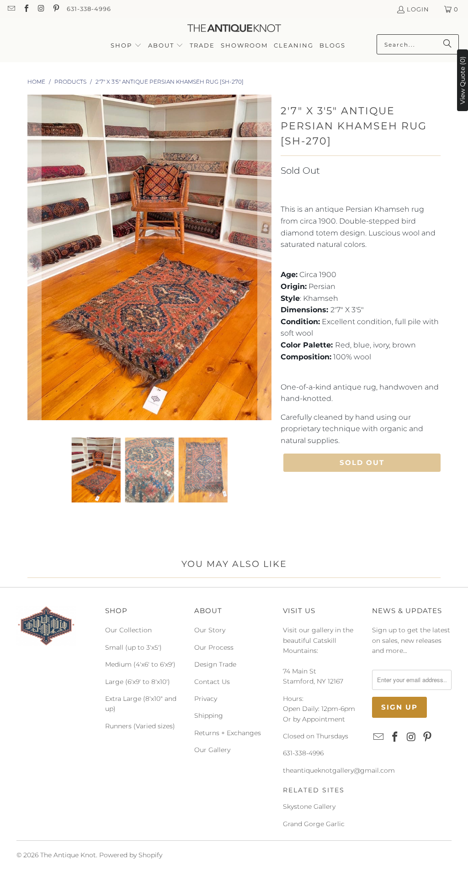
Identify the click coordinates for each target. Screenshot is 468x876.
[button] (126, 46)
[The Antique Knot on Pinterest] (55, 9)
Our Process (214, 647)
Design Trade (215, 664)
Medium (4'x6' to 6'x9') (140, 664)
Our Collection (128, 630)
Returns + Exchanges (227, 733)
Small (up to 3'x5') (133, 647)
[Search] (447, 44)
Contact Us (212, 682)
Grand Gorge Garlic (314, 824)
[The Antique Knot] (234, 28)
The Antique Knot (68, 855)
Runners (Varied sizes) (140, 726)
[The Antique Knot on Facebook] (25, 9)
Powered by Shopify (130, 855)
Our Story (209, 630)
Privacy (205, 698)
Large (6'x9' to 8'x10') (137, 682)
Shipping (208, 715)
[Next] (264, 259)
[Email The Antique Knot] (11, 9)
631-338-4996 (89, 8)
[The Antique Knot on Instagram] (41, 9)
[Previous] (34, 259)
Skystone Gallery (309, 806)
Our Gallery (212, 750)
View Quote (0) (462, 80)
